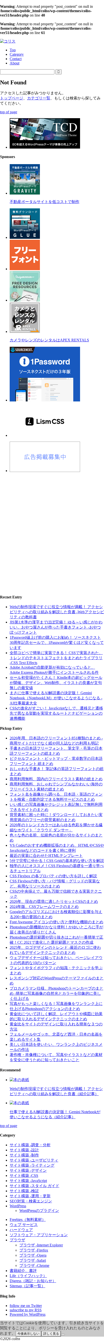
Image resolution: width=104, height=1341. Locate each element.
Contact (16, 59)
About (14, 63)
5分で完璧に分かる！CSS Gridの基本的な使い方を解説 (57, 861)
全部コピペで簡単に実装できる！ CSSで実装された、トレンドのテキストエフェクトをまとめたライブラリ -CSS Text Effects (56, 658)
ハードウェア (21, 1230)
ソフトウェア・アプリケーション (39, 1235)
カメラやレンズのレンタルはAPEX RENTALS (49, 340)
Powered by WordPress (27, 1314)
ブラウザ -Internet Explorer (41, 1245)
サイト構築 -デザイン (28, 1170)
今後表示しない (28, 1333)
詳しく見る (51, 1333)
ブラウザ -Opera (32, 1255)
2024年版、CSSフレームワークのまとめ (44, 907)
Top (13, 50)
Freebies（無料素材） (28, 1219)
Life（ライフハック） (28, 1276)
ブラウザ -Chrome (34, 1265)
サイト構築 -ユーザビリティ (34, 1160)
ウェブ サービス (24, 1225)
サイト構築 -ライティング (32, 1165)
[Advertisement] (52, 529)
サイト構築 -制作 (24, 1155)
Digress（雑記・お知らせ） (33, 1281)
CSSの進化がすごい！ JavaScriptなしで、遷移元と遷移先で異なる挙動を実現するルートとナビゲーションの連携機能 (56, 713)
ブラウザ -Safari (32, 1260)
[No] (63, 1334)
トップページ (11, 98)
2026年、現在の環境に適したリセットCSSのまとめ (54, 901)
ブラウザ (17, 1240)
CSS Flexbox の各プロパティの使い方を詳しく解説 (53, 876)
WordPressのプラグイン (39, 1210)
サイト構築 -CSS (24, 1175)
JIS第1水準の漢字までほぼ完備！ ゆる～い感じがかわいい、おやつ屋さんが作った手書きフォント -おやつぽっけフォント (56, 627)
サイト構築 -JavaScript (28, 1181)
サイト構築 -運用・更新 (30, 1196)
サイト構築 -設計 (24, 1150)
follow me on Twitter (26, 1306)
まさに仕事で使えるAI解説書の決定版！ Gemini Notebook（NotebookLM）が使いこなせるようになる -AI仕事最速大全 (56, 698)
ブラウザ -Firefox (33, 1250)
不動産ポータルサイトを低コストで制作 (44, 202)
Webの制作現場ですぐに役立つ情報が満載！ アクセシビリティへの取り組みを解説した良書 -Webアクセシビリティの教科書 (57, 612)
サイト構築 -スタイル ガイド (34, 1186)
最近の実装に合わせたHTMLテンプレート (46, 855)
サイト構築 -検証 (24, 1191)
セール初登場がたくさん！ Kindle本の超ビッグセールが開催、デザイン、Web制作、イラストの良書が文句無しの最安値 (56, 682)
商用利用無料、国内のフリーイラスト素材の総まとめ (56, 779)
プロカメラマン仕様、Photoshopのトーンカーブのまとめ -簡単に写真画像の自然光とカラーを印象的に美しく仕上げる (56, 993)
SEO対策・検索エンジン (31, 1201)
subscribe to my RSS (26, 1310)
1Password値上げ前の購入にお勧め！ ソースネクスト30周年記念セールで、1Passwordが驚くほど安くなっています (57, 642)
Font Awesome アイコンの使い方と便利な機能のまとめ (56, 922)
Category (17, 54)
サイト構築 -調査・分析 (30, 1145)
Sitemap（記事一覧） (27, 1286)
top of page (8, 112)
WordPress (18, 1206)
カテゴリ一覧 (38, 98)
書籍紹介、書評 (23, 1271)
